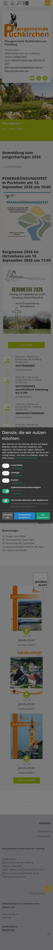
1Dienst (16, 493)
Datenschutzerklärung (26, 458)
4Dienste (16, 475)
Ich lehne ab (7, 516)
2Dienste (16, 468)
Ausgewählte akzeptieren (24, 516)
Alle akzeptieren (43, 516)
